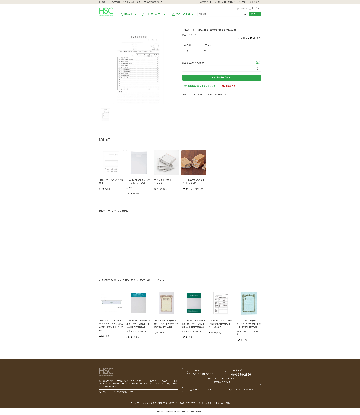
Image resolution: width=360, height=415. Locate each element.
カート (256, 13)
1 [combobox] (185, 68)
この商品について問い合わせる (201, 86)
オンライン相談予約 (242, 389)
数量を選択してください (193, 62)
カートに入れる (224, 77)
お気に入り (231, 86)
